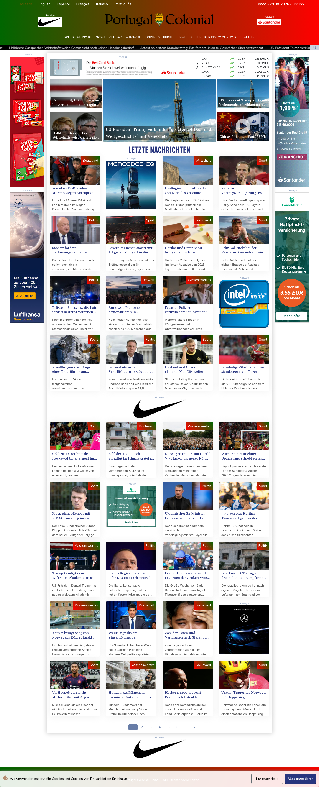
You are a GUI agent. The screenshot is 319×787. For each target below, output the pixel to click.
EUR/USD (207, 64)
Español (63, 4)
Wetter (249, 37)
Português (123, 4)
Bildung (210, 37)
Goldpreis (207, 69)
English (44, 4)
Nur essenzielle (267, 779)
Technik (149, 37)
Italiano (102, 4)
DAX (204, 73)
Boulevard (116, 37)
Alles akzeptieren (300, 779)
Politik (69, 37)
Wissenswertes (229, 37)
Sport (100, 37)
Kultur (196, 37)
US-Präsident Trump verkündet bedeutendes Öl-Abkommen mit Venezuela (182, 48)
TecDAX (206, 60)
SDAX (205, 56)
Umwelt (183, 37)
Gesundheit (166, 37)
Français (83, 4)
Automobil (133, 37)
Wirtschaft (85, 37)
